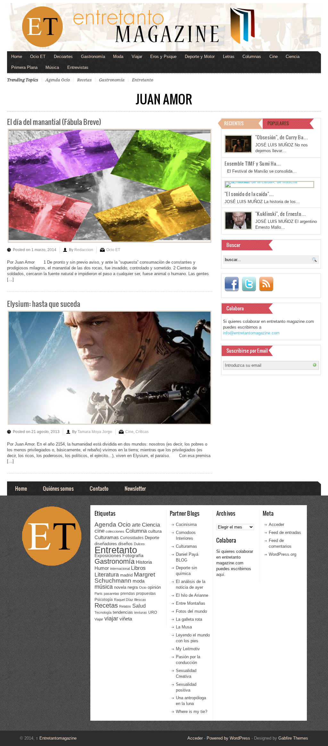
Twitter (249, 284)
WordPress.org (282, 554)
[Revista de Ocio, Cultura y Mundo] (164, 27)
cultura (155, 531)
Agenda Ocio (57, 80)
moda (138, 581)
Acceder (276, 524)
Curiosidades (132, 538)
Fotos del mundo (191, 611)
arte (136, 525)
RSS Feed (266, 284)
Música (52, 67)
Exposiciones (107, 555)
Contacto (99, 488)
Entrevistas (77, 67)
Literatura (106, 574)
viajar (111, 618)
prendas (127, 593)
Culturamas (106, 537)
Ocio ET (37, 56)
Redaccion (83, 250)
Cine (273, 56)
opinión (154, 587)
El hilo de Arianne (192, 595)
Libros (138, 568)
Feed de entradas (285, 532)
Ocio (142, 587)
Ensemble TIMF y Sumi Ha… (253, 163)
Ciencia (292, 56)
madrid (126, 575)
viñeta (125, 618)
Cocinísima (186, 524)
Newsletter (135, 488)
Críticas (142, 432)
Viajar (137, 56)
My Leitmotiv (188, 648)
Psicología (103, 599)
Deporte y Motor (200, 56)
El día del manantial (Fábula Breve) (54, 121)
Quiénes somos (58, 488)
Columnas (251, 56)
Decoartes (63, 56)
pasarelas (111, 593)
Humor (101, 568)
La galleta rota (189, 619)
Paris (98, 593)
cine (99, 531)
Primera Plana (24, 67)
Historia (144, 562)
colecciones (115, 531)
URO (152, 612)
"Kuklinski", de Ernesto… (280, 213)
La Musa (184, 627)
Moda (118, 56)
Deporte (152, 538)
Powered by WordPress (228, 738)
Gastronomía (93, 56)
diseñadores (105, 543)
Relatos (125, 606)
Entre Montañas (190, 603)
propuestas (146, 593)
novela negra (126, 587)
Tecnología (102, 612)
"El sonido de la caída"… (249, 193)
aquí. (221, 574)
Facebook (231, 284)
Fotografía (133, 555)
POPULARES (278, 123)
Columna (136, 531)
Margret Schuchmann (124, 577)
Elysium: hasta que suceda (43, 303)
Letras (228, 56)
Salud (139, 606)
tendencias (123, 612)
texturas (140, 612)
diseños (125, 543)
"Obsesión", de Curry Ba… (281, 137)
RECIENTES (234, 123)
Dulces (139, 544)
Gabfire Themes (293, 738)
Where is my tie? (191, 711)
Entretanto (142, 80)
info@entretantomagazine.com (251, 333)
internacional (120, 568)
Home (16, 56)
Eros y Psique (163, 56)
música (103, 587)
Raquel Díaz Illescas (130, 600)
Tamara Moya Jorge (95, 432)
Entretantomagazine (56, 738)
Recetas (84, 80)
